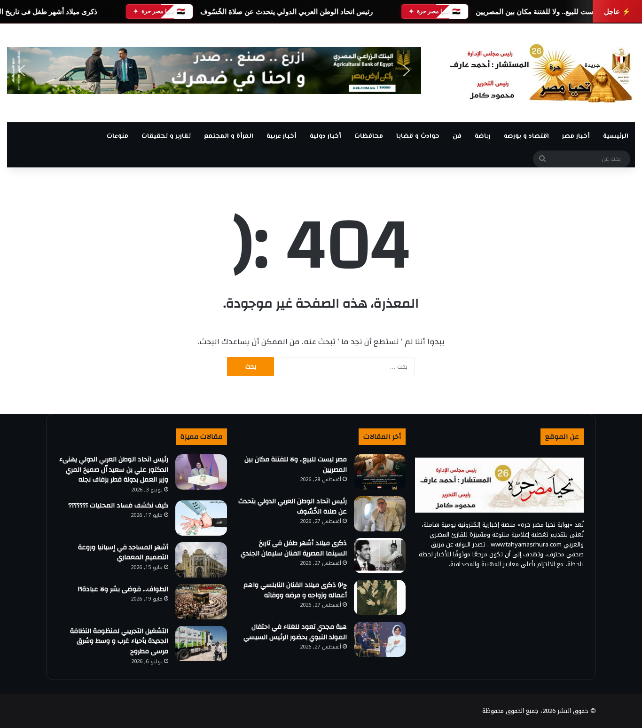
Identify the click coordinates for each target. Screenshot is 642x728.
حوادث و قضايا (417, 136)
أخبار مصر (576, 136)
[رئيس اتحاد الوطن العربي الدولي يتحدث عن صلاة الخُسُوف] (380, 513)
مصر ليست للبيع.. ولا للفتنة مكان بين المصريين (545, 12)
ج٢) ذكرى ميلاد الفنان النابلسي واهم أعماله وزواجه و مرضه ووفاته (295, 590)
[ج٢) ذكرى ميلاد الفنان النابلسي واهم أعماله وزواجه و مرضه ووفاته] (380, 597)
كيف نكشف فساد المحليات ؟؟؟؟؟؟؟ (118, 505)
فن (457, 136)
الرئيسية (615, 136)
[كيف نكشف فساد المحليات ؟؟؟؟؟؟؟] (201, 518)
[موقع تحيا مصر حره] (541, 72)
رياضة (483, 136)
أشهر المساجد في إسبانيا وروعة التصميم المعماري (123, 552)
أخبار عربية (281, 136)
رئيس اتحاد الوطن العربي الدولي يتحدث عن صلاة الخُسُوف (286, 12)
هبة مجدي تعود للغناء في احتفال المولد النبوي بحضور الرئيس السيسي (295, 632)
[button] (21, 70)
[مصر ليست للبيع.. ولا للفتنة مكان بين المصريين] (380, 472)
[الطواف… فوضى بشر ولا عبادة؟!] (201, 601)
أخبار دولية (325, 136)
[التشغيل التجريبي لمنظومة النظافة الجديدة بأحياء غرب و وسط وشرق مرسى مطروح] (201, 643)
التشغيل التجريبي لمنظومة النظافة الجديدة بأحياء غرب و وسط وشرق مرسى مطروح (119, 641)
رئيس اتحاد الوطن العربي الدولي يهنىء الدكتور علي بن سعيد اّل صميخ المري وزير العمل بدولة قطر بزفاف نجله (113, 469)
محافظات (368, 136)
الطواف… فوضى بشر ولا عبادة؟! (123, 589)
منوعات (117, 136)
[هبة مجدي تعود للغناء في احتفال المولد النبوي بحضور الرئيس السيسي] (380, 639)
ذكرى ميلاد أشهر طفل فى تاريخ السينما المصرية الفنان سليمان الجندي (294, 548)
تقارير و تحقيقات (166, 136)
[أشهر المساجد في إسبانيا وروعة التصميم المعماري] (201, 560)
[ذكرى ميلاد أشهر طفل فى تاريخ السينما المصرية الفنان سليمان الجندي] (380, 555)
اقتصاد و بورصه (526, 136)
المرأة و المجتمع (228, 136)
